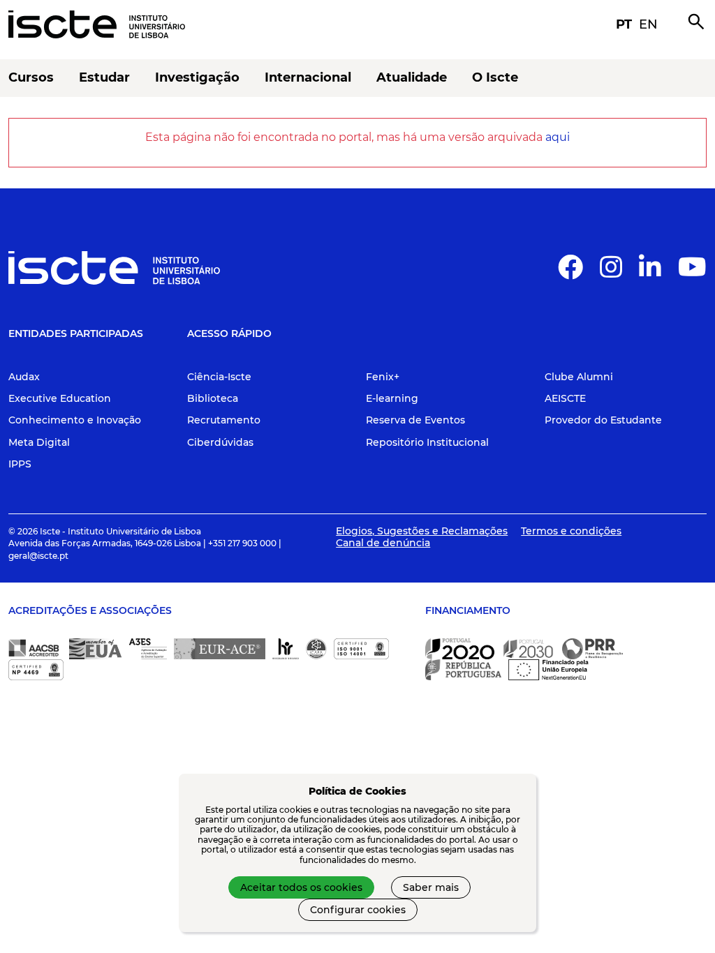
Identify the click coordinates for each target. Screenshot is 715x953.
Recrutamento (223, 420)
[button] (570, 273)
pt (624, 24)
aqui (557, 137)
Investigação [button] (197, 77)
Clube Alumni (579, 376)
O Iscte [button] (495, 77)
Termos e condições (571, 531)
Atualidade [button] (411, 77)
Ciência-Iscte (219, 376)
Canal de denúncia (383, 542)
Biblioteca (212, 398)
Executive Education (59, 398)
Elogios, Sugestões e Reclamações (422, 531)
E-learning (392, 398)
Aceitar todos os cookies (301, 887)
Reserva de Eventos (415, 420)
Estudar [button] (104, 77)
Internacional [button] (308, 77)
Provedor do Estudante (603, 420)
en (648, 24)
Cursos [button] (31, 77)
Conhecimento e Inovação (74, 420)
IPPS (19, 464)
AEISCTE (565, 398)
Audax (24, 376)
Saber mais (431, 887)
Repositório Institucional (427, 442)
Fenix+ (382, 376)
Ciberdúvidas (220, 442)
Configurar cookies (358, 909)
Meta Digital (39, 442)
